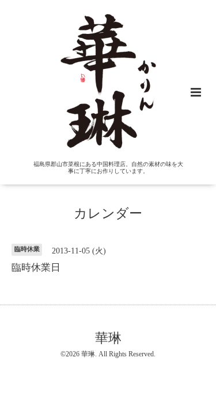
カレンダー (108, 213)
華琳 (108, 338)
